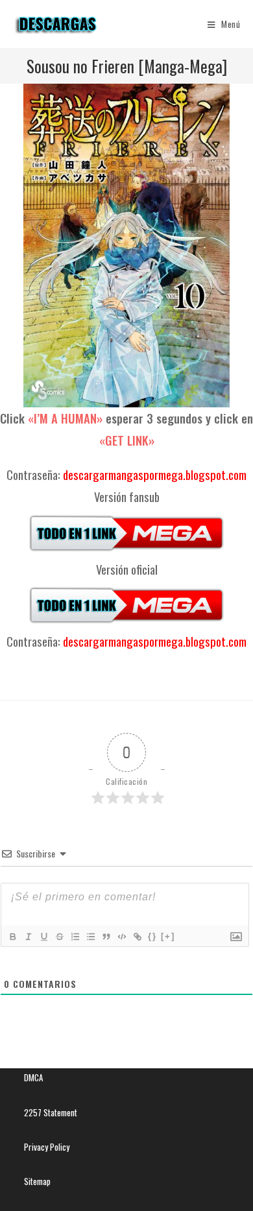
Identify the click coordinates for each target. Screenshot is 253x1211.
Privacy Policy (46, 1146)
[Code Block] (121, 936)
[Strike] (59, 936)
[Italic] (28, 936)
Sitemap (37, 1181)
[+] (168, 936)
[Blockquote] (106, 936)
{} (152, 936)
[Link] (137, 936)
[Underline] (43, 936)
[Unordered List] (90, 936)
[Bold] (12, 936)
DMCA (33, 1077)
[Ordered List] (74, 936)
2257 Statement (50, 1112)
